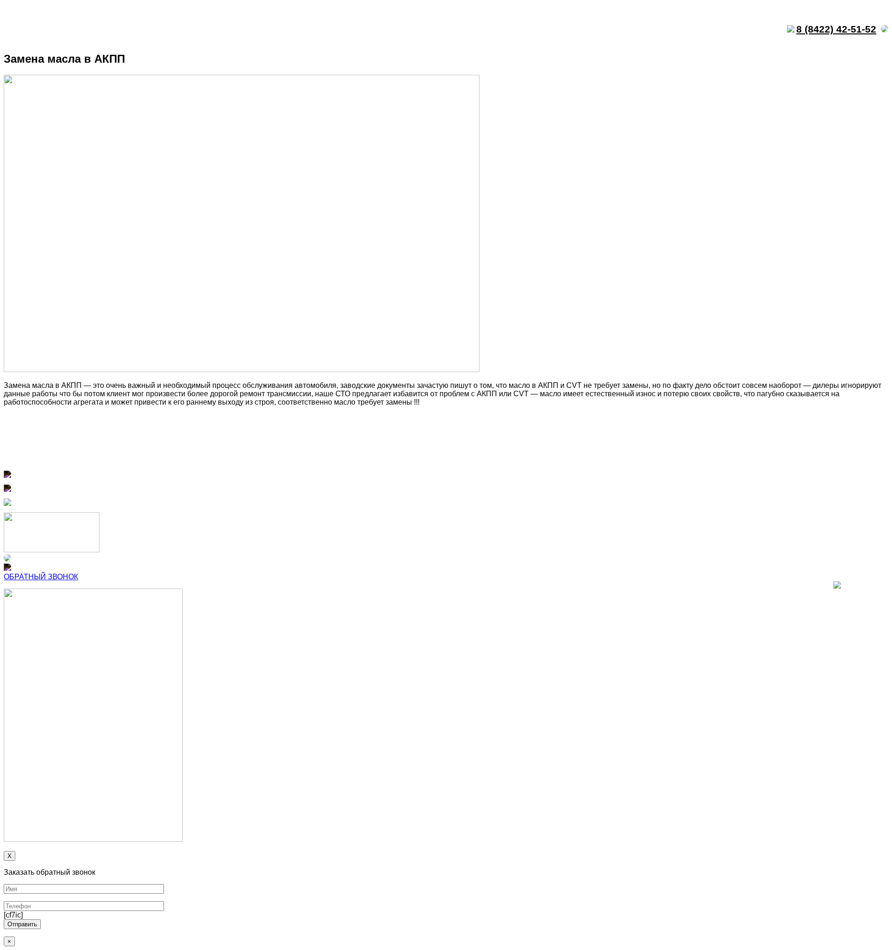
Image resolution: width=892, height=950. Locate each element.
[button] (41, 577)
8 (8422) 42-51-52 (836, 29)
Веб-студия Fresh (864, 586)
